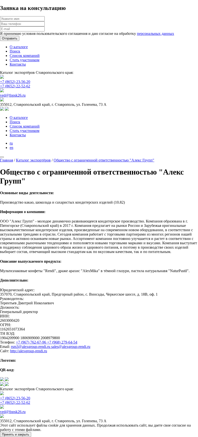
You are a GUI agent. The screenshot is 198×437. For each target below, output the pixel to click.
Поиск (15, 51)
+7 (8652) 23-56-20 (15, 82)
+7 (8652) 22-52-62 (15, 86)
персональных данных (155, 33)
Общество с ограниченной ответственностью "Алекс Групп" (104, 160)
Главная (6, 160)
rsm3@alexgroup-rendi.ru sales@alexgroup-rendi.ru (50, 347)
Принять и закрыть (15, 434)
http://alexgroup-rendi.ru (28, 351)
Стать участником (24, 60)
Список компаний (25, 56)
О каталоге (19, 47)
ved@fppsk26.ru (13, 95)
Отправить (9, 38)
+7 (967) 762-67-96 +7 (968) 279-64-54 (46, 342)
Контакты (18, 64)
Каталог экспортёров (33, 160)
